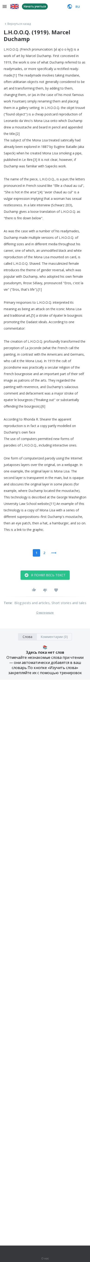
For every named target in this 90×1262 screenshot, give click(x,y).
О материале (45, 612)
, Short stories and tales (68, 603)
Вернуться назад (19, 23)
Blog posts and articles (32, 603)
